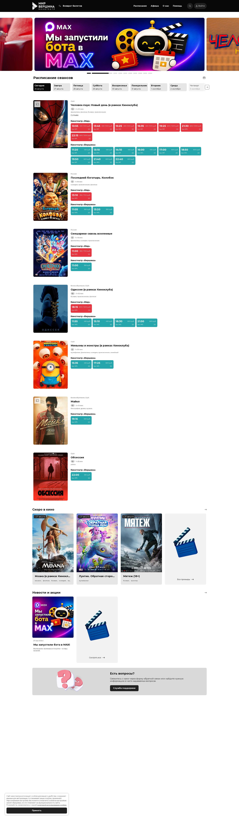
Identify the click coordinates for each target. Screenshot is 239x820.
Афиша (155, 6)
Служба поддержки (124, 688)
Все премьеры (183, 579)
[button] (32, 45)
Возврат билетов (72, 6)
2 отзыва (74, 115)
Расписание (140, 6)
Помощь (177, 6)
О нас (166, 6)
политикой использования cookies (51, 805)
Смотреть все (95, 657)
